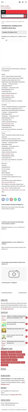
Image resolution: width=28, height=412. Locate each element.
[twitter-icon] (22, 2)
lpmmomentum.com (7, 95)
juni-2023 (12, 354)
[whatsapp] (15, 199)
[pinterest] (11, 199)
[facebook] (3, 199)
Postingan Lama (22, 292)
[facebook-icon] (19, 2)
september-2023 (15, 362)
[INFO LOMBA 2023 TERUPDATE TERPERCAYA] (6, 7)
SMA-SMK (11, 351)
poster (20, 357)
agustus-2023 (5, 362)
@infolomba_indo (6, 190)
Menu (3, 11)
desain (18, 351)
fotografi (5, 357)
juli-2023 (13, 357)
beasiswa (4, 365)
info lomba (22, 190)
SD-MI (15, 359)
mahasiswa (20, 354)
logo (9, 359)
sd (23, 362)
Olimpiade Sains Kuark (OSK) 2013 (15, 328)
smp (3, 359)
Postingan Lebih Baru (7, 292)
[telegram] (19, 199)
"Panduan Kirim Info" (8, 309)
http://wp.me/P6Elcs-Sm (8, 182)
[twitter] (7, 199)
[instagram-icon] (25, 2)
